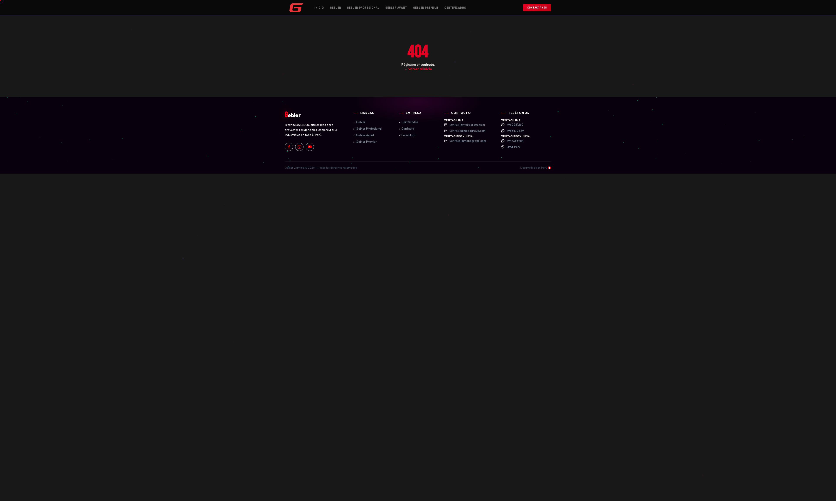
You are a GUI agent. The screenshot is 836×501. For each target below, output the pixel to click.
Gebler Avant (396, 8)
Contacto (406, 128)
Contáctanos (537, 7)
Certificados (455, 8)
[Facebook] (289, 147)
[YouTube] (310, 147)
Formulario (407, 135)
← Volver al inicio (418, 69)
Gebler (335, 8)
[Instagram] (299, 147)
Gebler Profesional (363, 8)
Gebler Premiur (425, 8)
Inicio (319, 8)
